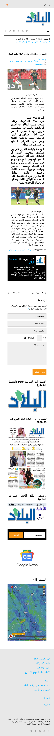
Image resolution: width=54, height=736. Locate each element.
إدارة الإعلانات (43, 667)
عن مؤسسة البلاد (42, 658)
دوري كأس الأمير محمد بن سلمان (21, 250)
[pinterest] (18, 31)
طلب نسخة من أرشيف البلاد (37, 685)
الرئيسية (47, 39)
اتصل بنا (47, 705)
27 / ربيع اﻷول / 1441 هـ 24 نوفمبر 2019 (26, 61)
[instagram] (14, 31)
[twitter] (10, 31)
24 (27, 39)
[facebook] (6, 31)
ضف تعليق (39, 64)
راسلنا (47, 680)
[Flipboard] (27, 31)
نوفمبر (32, 39)
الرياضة (20, 39)
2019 (40, 39)
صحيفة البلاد (42, 59)
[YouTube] (23, 31)
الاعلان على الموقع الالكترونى (36, 672)
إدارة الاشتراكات (42, 663)
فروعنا (47, 698)
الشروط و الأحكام (42, 689)
